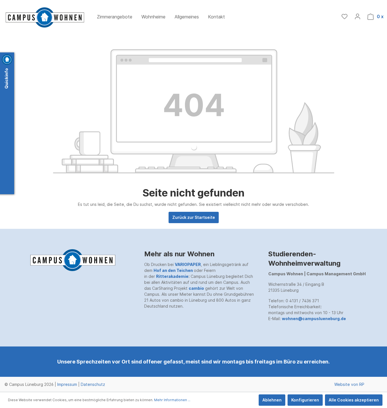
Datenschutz (93, 384)
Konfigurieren (305, 400)
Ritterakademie (172, 276)
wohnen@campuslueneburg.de (314, 318)
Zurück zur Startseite (193, 217)
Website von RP (349, 384)
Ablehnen (272, 400)
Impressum (67, 384)
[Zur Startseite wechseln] (45, 17)
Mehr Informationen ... (172, 400)
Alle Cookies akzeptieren (354, 400)
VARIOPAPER (188, 264)
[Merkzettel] (344, 16)
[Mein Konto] (357, 16)
